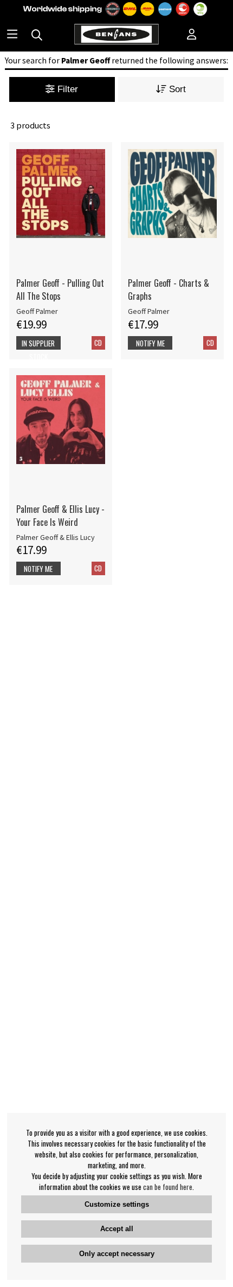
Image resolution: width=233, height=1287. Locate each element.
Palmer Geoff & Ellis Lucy (55, 537)
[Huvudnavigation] (12, 35)
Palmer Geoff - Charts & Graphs (168, 289)
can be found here (167, 1186)
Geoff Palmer (37, 311)
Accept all (116, 1229)
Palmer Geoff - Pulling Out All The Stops (60, 289)
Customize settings (117, 1204)
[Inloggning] (192, 35)
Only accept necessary (116, 1254)
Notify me (150, 343)
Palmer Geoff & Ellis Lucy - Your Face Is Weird (60, 516)
